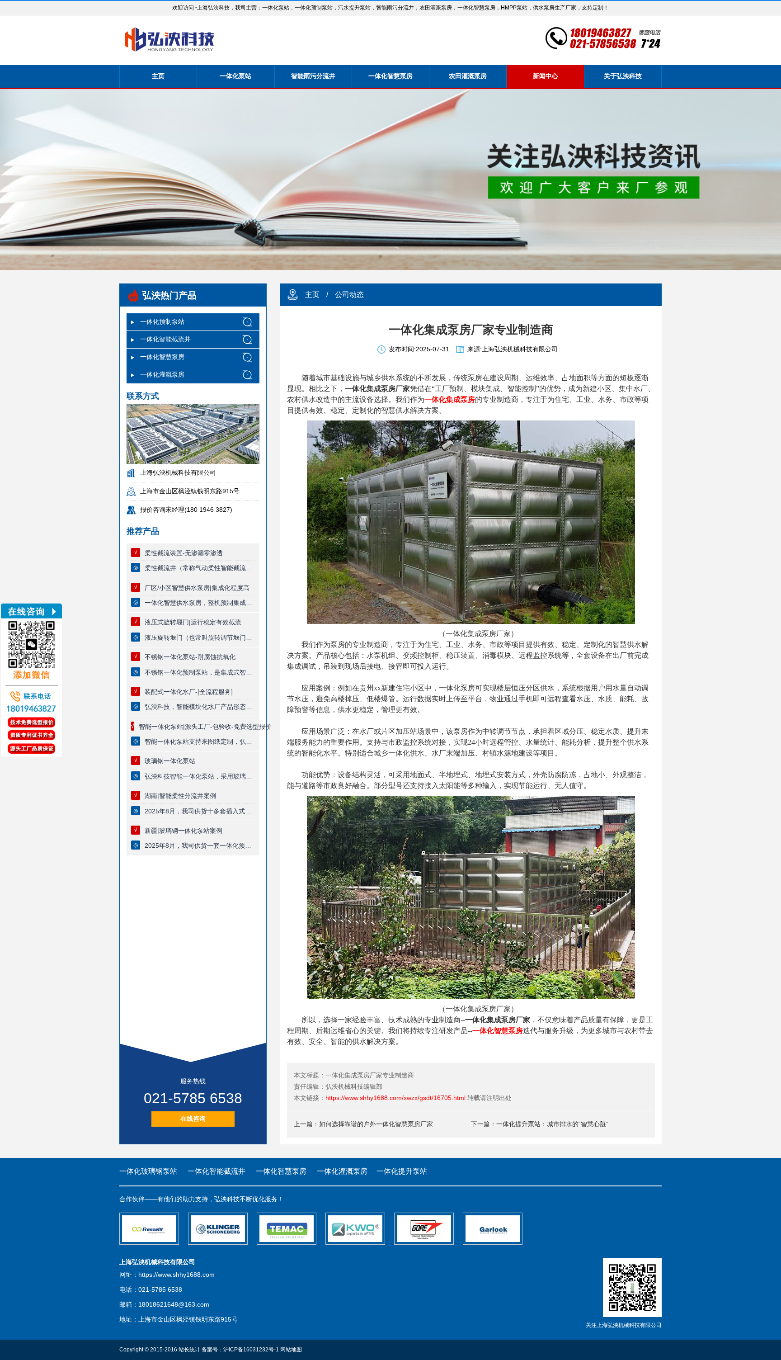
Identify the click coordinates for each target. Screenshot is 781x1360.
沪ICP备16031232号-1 (251, 1349)
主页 (158, 76)
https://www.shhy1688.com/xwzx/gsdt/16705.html (395, 1097)
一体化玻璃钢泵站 (148, 1171)
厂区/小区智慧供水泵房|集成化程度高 (197, 587)
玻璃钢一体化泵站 (170, 761)
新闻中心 (545, 76)
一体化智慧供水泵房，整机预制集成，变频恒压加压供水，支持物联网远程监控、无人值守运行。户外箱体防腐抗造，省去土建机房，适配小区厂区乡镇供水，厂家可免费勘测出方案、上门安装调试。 (200, 602)
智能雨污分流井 (313, 76)
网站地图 (291, 1349)
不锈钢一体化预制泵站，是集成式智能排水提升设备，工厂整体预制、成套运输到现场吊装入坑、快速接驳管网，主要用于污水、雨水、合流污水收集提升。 (200, 672)
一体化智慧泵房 (390, 76)
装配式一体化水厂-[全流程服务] (189, 691)
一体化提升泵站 (401, 1171)
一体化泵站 (235, 76)
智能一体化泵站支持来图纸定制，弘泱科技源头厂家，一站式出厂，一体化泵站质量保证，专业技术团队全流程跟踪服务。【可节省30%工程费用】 (200, 741)
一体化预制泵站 (162, 321)
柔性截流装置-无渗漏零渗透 (184, 553)
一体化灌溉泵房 (162, 374)
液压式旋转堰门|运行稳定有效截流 (193, 622)
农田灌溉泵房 (468, 76)
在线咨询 (193, 1118)
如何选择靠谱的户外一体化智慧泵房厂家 (376, 1124)
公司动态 (349, 294)
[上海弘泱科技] (169, 40)
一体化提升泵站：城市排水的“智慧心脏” (552, 1124)
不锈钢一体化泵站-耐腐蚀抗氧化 (190, 657)
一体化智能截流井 (165, 339)
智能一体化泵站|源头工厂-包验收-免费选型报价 (205, 726)
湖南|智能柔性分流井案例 (180, 795)
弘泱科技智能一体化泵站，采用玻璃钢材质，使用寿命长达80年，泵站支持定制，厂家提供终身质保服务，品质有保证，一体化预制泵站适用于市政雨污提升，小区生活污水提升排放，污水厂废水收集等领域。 (200, 776)
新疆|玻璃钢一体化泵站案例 (183, 830)
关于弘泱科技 (623, 76)
